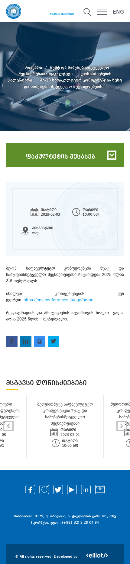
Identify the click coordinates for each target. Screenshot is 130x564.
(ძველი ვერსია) (61, 13)
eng (118, 12)
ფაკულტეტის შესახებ (60, 157)
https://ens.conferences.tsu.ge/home (58, 300)
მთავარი (33, 67)
